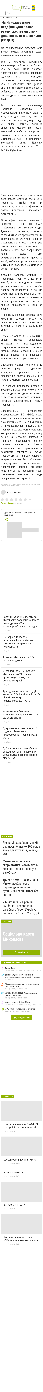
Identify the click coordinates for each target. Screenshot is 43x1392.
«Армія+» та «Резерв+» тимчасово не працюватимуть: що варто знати (21, 714)
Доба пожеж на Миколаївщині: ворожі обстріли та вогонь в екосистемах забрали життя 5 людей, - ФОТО (21, 753)
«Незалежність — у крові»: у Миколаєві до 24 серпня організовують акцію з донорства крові (19, 675)
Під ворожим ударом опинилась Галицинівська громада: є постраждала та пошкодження (19, 641)
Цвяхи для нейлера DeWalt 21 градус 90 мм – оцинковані (21, 1126)
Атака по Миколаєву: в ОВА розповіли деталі (19, 659)
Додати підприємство (22, 1017)
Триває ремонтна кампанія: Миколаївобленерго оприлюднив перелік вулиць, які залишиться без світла (21, 887)
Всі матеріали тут (21, 952)
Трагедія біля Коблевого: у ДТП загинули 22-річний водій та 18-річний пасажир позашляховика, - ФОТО (21, 696)
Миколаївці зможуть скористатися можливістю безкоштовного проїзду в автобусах (20, 866)
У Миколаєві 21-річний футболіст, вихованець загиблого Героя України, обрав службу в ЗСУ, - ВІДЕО (21, 907)
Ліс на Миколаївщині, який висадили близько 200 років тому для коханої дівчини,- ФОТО (21, 848)
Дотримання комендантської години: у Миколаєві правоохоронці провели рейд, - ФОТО (21, 733)
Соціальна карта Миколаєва (18, 936)
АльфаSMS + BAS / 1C (16, 1205)
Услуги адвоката (13, 1172)
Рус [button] (8, 13)
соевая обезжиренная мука (20, 1159)
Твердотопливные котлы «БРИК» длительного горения (21, 1239)
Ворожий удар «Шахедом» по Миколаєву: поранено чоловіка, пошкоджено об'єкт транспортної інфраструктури (21, 621)
